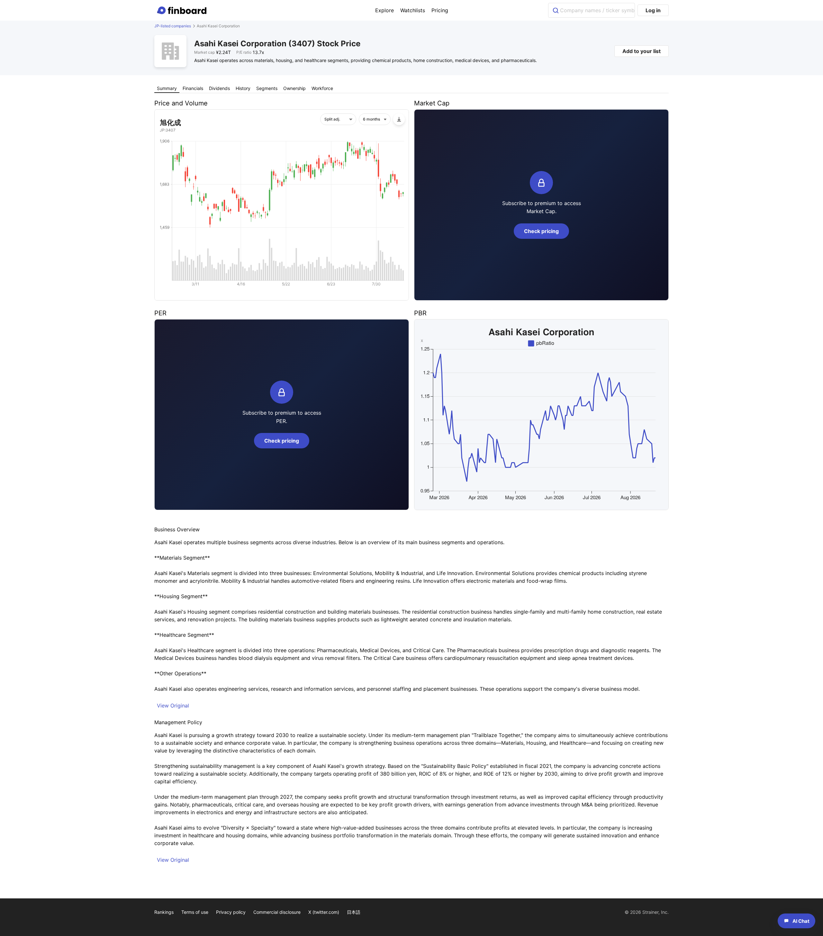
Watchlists (412, 10)
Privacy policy (231, 912)
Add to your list (641, 51)
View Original (173, 705)
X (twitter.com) (323, 912)
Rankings (164, 912)
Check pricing (541, 231)
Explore (384, 10)
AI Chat (800, 921)
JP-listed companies (172, 25)
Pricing (439, 10)
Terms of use (194, 912)
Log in (653, 10)
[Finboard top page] (183, 10)
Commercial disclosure (277, 912)
